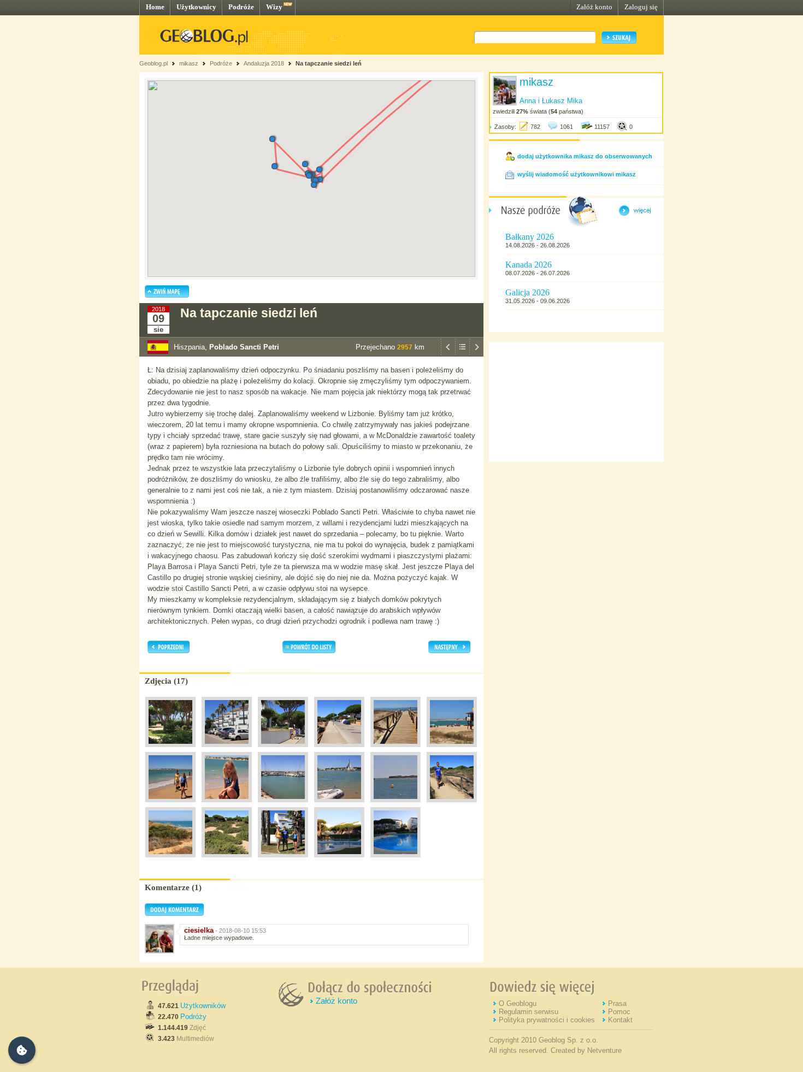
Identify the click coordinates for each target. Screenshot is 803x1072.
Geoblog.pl (153, 63)
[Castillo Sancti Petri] (395, 805)
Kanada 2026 (528, 264)
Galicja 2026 (527, 292)
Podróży (193, 1016)
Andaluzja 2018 (264, 63)
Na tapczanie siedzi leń (329, 63)
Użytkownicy (196, 7)
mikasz (188, 63)
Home (155, 7)
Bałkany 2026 (529, 236)
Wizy (274, 7)
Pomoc (619, 1012)
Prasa (617, 1003)
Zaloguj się (641, 7)
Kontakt (620, 1020)
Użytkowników (203, 1006)
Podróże (241, 7)
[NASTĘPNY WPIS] (476, 354)
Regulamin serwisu (528, 1012)
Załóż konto (594, 7)
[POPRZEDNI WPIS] (448, 354)
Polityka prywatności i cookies (547, 1020)
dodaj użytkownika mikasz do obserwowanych (584, 156)
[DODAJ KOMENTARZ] (174, 913)
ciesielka (199, 930)
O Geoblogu (517, 1003)
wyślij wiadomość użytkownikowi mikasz (576, 174)
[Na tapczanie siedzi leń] (170, 750)
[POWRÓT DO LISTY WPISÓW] (462, 354)
